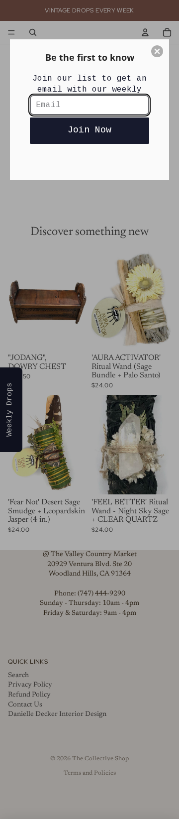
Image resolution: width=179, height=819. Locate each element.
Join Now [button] (89, 130)
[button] (157, 51)
